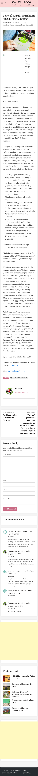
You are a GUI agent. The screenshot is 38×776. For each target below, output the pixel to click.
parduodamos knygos (16, 371)
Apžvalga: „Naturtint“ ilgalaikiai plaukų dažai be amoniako (22, 694)
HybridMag (26, 773)
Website (6, 499)
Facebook (14, 365)
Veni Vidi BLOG (21, 2)
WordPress (14, 773)
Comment (7, 454)
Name (5, 480)
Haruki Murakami (21, 378)
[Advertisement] (19, 641)
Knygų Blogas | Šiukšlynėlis (24, 25)
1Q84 (11, 378)
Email (5, 490)
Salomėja (8, 22)
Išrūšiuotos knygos (9, 25)
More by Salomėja (21, 392)
